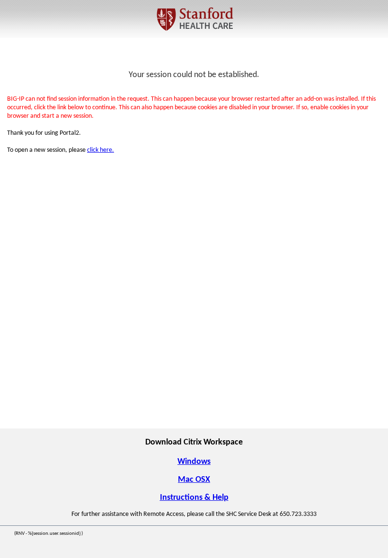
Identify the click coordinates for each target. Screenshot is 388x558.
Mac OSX (194, 479)
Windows (194, 461)
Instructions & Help (194, 497)
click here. (100, 150)
